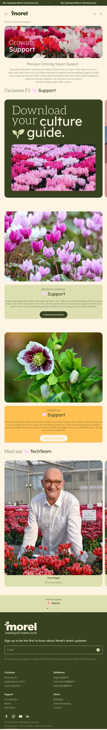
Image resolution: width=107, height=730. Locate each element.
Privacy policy (10, 726)
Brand (7, 703)
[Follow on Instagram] (13, 716)
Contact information (43, 726)
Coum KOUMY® (12, 685)
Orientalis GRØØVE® (64, 681)
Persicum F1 (10, 677)
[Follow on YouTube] (20, 716)
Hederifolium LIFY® (14, 681)
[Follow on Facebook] (6, 716)
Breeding (58, 699)
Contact (58, 707)
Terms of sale (26, 726)
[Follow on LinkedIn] (28, 716)
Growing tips (11, 699)
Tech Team (9, 707)
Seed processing (62, 703)
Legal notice (13, 729)
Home (7, 22)
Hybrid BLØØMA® (63, 685)
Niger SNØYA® (61, 677)
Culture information (53, 314)
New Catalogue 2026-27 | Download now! (63, 3)
